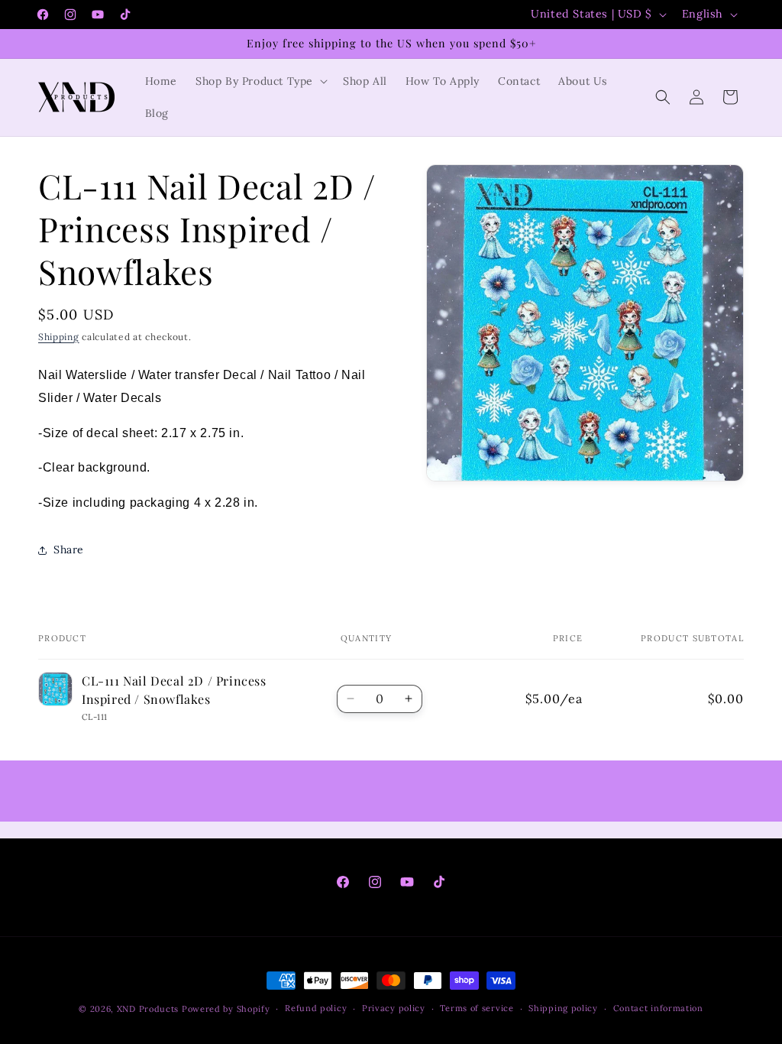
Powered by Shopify (226, 1008)
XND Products (148, 1008)
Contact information (658, 1008)
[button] (260, 81)
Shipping (58, 336)
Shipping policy (563, 1008)
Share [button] (68, 549)
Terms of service (476, 1008)
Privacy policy (393, 1008)
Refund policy (316, 1008)
